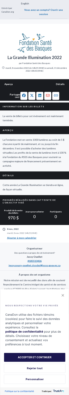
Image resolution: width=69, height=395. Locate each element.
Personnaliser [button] (35, 379)
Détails (60, 84)
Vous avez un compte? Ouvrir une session (43, 12)
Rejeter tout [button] (35, 368)
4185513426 (34, 260)
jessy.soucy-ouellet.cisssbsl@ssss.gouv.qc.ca (35, 265)
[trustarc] (58, 391)
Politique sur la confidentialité (19, 391)
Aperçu (8, 84)
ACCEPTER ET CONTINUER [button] (34, 357)
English (25, 3)
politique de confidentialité (24, 331)
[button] (23, 96)
